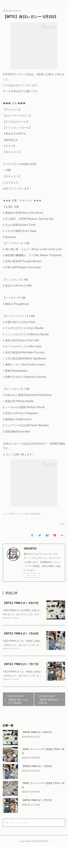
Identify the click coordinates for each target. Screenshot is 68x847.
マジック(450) (9, 513)
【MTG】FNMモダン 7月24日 (21, 633)
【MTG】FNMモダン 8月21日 (21, 603)
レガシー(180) (22, 513)
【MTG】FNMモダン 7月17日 (21, 664)
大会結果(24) (34, 513)
